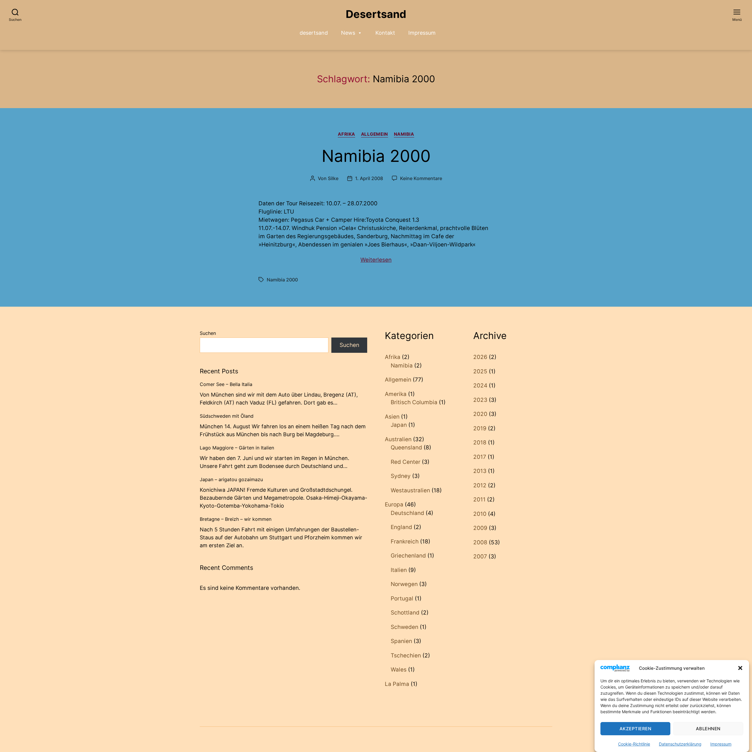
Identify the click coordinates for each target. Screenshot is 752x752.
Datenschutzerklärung (680, 743)
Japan (399, 425)
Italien (399, 570)
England (401, 527)
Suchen (208, 333)
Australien (398, 439)
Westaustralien (410, 490)
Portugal (402, 598)
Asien (392, 416)
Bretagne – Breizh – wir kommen (235, 519)
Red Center (405, 462)
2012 (479, 485)
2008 (480, 542)
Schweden (404, 627)
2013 (479, 471)
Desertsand (376, 14)
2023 (480, 400)
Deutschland (407, 513)
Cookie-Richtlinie (634, 743)
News (348, 33)
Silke (333, 178)
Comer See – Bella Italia (226, 384)
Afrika (346, 134)
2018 (479, 442)
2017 (479, 457)
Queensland (406, 447)
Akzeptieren (636, 728)
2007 (480, 556)
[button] (740, 668)
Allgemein (374, 134)
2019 (479, 428)
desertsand (314, 33)
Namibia (404, 134)
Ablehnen (708, 728)
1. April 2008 (369, 178)
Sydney (401, 476)
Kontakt (385, 33)
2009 (480, 528)
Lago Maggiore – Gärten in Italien (237, 448)
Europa (394, 504)
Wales (399, 669)
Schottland (405, 612)
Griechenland (408, 555)
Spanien (401, 641)
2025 (480, 371)
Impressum (720, 743)
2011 (479, 499)
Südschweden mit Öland (227, 416)
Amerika (396, 394)
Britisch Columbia (414, 402)
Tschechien (406, 655)
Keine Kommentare (421, 178)
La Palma (397, 684)
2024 (480, 385)
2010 (479, 514)
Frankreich (405, 541)
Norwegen (404, 584)
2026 (480, 357)
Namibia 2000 (376, 156)
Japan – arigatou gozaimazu (231, 479)
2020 (480, 414)
